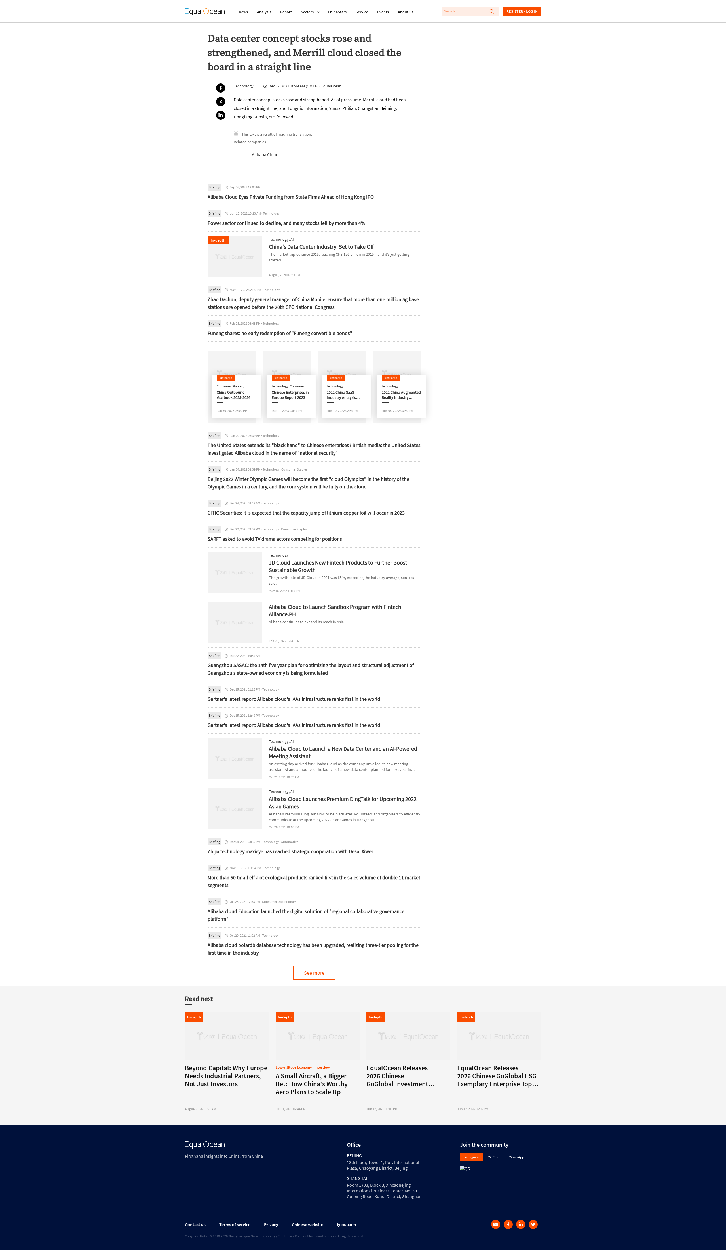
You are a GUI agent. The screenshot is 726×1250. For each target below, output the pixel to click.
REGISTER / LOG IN (522, 11)
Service (362, 11)
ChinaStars (337, 11)
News (243, 11)
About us (405, 11)
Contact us (195, 1224)
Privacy (271, 1224)
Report (286, 11)
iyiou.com (346, 1224)
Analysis (264, 11)
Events (383, 11)
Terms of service (234, 1224)
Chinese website (307, 1224)
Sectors (307, 11)
